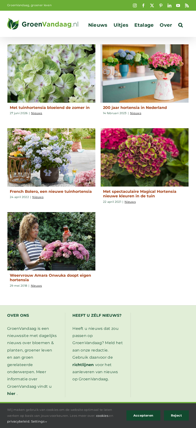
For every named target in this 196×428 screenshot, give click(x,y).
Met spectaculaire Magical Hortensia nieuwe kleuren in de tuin (139, 193)
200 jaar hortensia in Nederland (135, 107)
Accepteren (143, 415)
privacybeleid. (18, 421)
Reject (176, 415)
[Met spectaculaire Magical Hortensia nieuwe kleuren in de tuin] (145, 157)
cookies (102, 416)
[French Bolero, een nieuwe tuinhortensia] (51, 157)
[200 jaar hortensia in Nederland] (145, 73)
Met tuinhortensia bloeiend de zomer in (50, 107)
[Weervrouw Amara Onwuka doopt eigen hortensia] (51, 241)
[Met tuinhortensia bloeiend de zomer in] (51, 73)
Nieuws (36, 113)
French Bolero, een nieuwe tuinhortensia (51, 191)
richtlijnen (83, 364)
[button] (180, 25)
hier (11, 393)
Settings (38, 421)
